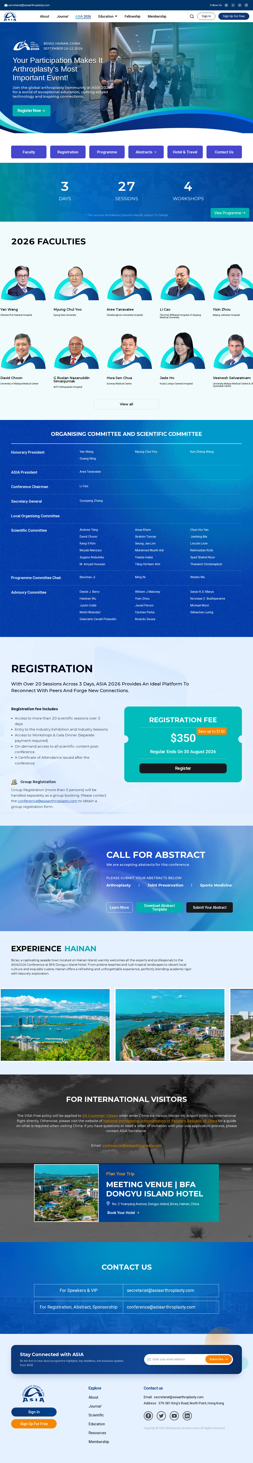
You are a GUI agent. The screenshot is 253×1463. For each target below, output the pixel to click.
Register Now (29, 110)
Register (183, 768)
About (93, 1397)
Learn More (119, 907)
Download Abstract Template (159, 907)
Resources (97, 1433)
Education (97, 1424)
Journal (95, 1406)
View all (126, 404)
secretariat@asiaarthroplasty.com (29, 5)
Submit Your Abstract (209, 907)
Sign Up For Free (234, 16)
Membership (99, 1442)
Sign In (206, 16)
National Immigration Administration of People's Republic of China (160, 1121)
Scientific (96, 1415)
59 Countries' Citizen (100, 1116)
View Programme (227, 213)
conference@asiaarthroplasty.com (47, 801)
